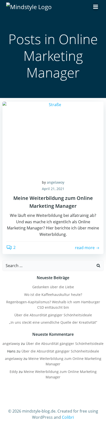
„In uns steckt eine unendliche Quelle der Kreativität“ (53, 322)
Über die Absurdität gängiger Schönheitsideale (53, 315)
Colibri (68, 417)
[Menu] (95, 7)
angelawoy (55, 182)
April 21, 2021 (53, 188)
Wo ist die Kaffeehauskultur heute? (53, 294)
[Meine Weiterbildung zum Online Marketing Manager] (53, 138)
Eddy (14, 371)
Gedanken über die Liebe (53, 287)
